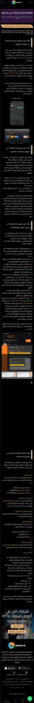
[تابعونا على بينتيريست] (17, 687)
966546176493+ (11, 675)
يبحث (15, 701)
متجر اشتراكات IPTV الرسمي (26, 681)
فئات (22, 701)
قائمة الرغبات (6, 701)
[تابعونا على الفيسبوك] (20, 687)
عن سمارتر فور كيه (24, 679)
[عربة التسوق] (2, 2)
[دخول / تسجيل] (4, 2)
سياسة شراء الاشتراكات (14, 684)
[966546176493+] (14, 672)
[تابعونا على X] (23, 687)
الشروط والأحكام (10, 679)
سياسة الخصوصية (25, 684)
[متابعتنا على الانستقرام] (14, 687)
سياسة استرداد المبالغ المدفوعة (10, 681)
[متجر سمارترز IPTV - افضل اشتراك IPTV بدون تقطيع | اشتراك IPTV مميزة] (17, 2)
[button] (29, 698)
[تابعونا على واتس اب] (11, 687)
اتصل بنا (17, 679)
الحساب (6, 684)
